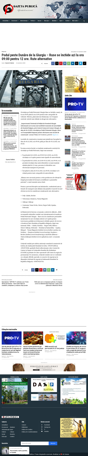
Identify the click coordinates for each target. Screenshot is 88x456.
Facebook (47, 425)
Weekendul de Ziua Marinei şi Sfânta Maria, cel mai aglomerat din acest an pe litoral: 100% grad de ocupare (78, 154)
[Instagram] (42, 427)
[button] (84, 21)
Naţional (4, 51)
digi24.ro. (55, 135)
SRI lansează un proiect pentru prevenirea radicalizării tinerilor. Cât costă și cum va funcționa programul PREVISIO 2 (10, 146)
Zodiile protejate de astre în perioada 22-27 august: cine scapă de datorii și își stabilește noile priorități (76, 349)
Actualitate (6, 115)
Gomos (66, 454)
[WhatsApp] (68, 63)
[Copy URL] (84, 63)
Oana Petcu (74, 133)
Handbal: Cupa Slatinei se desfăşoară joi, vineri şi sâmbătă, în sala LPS (78, 164)
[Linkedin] (72, 63)
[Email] (76, 63)
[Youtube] (42, 431)
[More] (57, 270)
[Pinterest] (61, 63)
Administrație (75, 136)
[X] (57, 63)
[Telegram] (80, 63)
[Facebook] (53, 63)
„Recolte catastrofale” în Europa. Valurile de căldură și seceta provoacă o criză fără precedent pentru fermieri (78, 128)
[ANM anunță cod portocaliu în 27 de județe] (55, 338)
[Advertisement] (44, 38)
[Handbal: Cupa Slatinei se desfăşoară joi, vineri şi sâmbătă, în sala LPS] (67, 163)
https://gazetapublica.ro (10, 162)
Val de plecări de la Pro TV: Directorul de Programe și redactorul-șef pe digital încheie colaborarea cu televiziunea (75, 117)
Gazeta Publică (9, 63)
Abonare (53, 443)
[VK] (65, 63)
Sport (73, 161)
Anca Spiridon (73, 112)
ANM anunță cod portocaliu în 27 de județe (54, 347)
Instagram (47, 427)
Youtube (46, 431)
